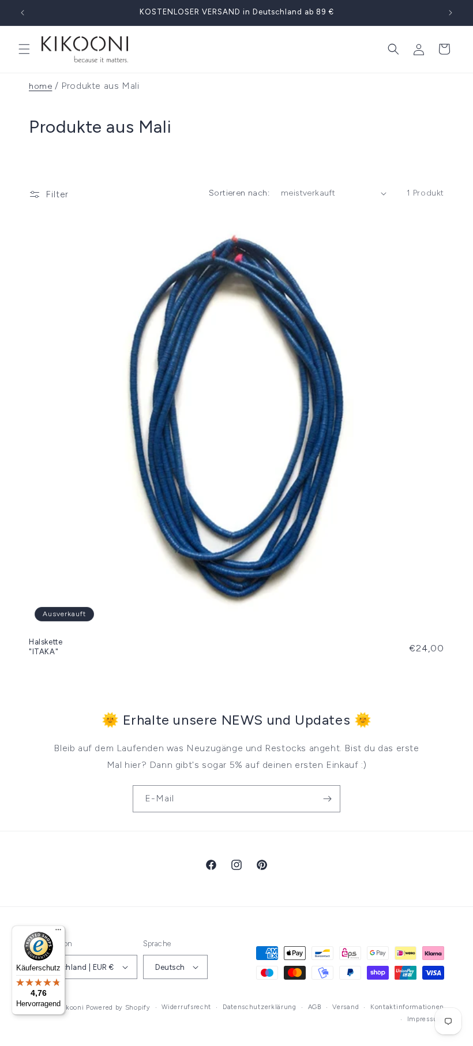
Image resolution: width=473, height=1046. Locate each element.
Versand (345, 1007)
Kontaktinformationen (407, 1007)
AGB (314, 1007)
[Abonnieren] (327, 798)
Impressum (425, 1019)
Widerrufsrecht (186, 1007)
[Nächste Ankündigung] (450, 12)
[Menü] (58, 932)
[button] (24, 49)
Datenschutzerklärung (259, 1007)
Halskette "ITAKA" (45, 647)
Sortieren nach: (239, 193)
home (40, 86)
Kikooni (71, 1007)
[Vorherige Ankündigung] (22, 12)
